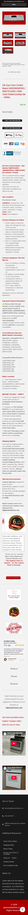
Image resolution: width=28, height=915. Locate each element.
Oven (7, 63)
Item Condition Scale (10, 865)
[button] (23, 660)
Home (3, 63)
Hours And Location (10, 841)
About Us (6, 858)
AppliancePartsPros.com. (11, 510)
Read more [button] (7, 656)
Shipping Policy (8, 845)
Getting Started (8, 862)
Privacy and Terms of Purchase (10, 853)
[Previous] (5, 523)
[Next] (22, 523)
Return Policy (8, 849)
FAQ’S (14, 858)
